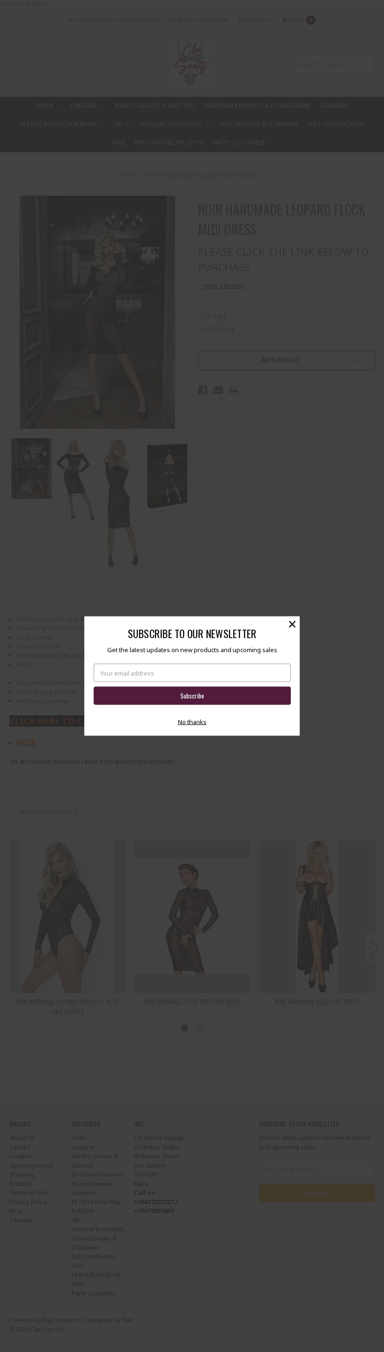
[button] (292, 624)
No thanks (192, 721)
